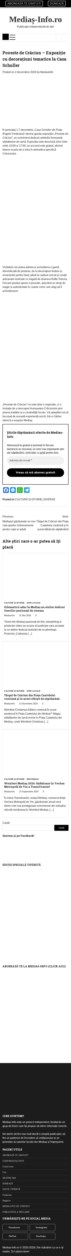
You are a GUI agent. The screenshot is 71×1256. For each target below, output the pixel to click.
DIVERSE (49, 499)
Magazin (6, 1200)
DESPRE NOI (9, 1178)
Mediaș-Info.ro (35, 19)
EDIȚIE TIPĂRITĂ (11, 1189)
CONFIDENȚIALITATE (13, 1161)
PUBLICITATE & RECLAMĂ (15, 1212)
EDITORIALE (33, 779)
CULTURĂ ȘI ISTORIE (28, 499)
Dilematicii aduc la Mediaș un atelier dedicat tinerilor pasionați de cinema (34, 608)
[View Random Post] (59, 37)
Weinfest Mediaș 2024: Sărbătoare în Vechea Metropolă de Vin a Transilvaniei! (34, 785)
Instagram (41, 1227)
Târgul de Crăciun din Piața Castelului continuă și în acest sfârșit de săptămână (32, 696)
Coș (4, 1172)
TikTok (12, 1236)
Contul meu (7, 1166)
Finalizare (7, 1195)
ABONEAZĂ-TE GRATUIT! (24, 3)
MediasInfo (46, 72)
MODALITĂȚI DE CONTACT (16, 1206)
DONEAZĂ (57, 3)
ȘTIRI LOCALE (33, 603)
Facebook (14, 1227)
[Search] (65, 37)
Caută (6, 822)
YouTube (41, 1236)
